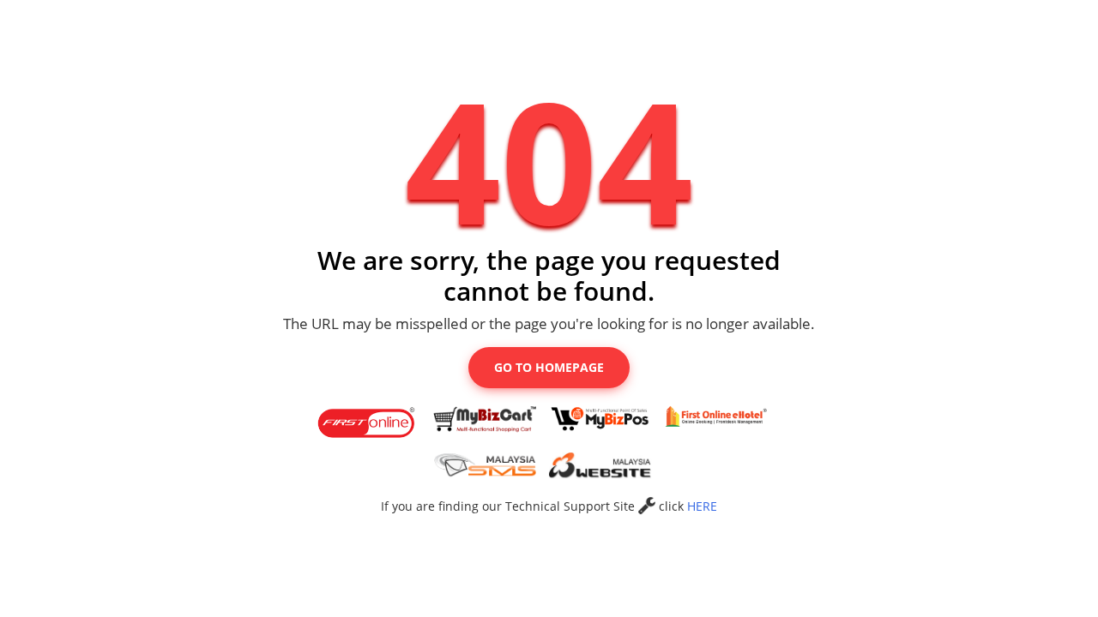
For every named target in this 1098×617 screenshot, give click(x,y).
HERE (702, 506)
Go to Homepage (549, 367)
